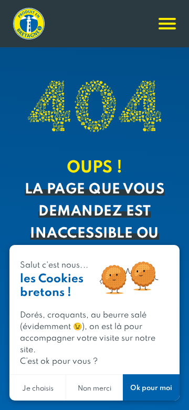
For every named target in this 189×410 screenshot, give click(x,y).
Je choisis (38, 387)
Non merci (94, 387)
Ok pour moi (151, 387)
